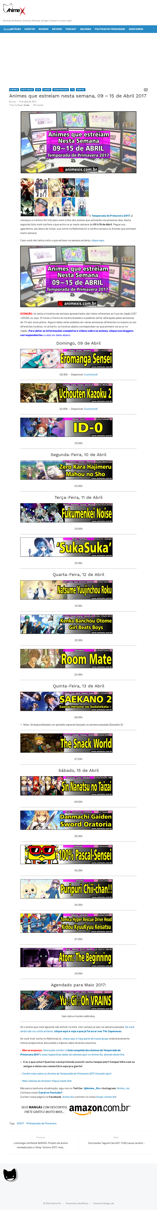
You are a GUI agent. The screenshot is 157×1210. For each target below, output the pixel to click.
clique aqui (97, 240)
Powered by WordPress (77, 1203)
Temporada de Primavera (42, 1123)
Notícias (15, 29)
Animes (14, 90)
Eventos (30, 29)
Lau (14, 101)
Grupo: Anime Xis (106, 1096)
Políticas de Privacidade (110, 29)
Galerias (85, 29)
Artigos (57, 29)
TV (72, 90)
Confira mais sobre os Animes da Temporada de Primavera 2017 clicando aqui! (66, 1073)
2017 (21, 1123)
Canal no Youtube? (50, 1092)
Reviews (43, 29)
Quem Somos (136, 29)
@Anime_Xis (92, 1088)
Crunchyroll (91, 374)
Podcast (71, 29)
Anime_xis (123, 1088)
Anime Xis (68, 1096)
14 (146, 90)
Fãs (38, 90)
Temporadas (60, 90)
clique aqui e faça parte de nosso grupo (85, 1038)
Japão (46, 90)
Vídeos (80, 90)
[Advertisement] (78, 60)
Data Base (27, 90)
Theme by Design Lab (103, 1203)
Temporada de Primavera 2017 (111, 215)
